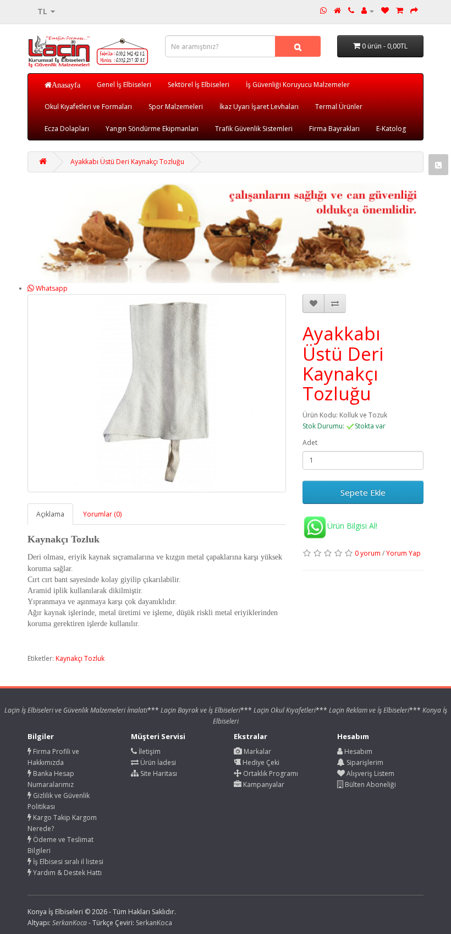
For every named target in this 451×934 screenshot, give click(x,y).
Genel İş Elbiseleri (124, 84)
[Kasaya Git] (414, 10)
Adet (309, 442)
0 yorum (368, 553)
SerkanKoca (154, 922)
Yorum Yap (403, 553)
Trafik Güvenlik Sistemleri (254, 128)
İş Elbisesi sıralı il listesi (67, 861)
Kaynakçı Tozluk (80, 658)
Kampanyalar (262, 784)
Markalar (256, 751)
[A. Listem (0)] (385, 10)
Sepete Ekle (363, 492)
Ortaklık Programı (269, 773)
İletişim (149, 751)
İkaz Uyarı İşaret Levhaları (259, 106)
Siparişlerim (364, 762)
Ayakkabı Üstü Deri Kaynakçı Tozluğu (127, 161)
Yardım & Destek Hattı (66, 872)
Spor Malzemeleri (175, 106)
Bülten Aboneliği (369, 784)
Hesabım (357, 751)
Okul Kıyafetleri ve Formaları (88, 106)
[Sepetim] (399, 10)
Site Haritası (158, 773)
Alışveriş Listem (369, 773)
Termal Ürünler (338, 106)
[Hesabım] (367, 10)
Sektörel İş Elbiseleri (198, 84)
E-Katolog (391, 128)
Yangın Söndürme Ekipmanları (152, 128)
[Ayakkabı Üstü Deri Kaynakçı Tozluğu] (157, 393)
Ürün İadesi (157, 762)
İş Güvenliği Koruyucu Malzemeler (298, 84)
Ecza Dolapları (67, 128)
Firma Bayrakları (334, 128)
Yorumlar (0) (102, 514)
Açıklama (50, 514)
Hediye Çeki (260, 762)
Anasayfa (66, 85)
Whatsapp (51, 288)
